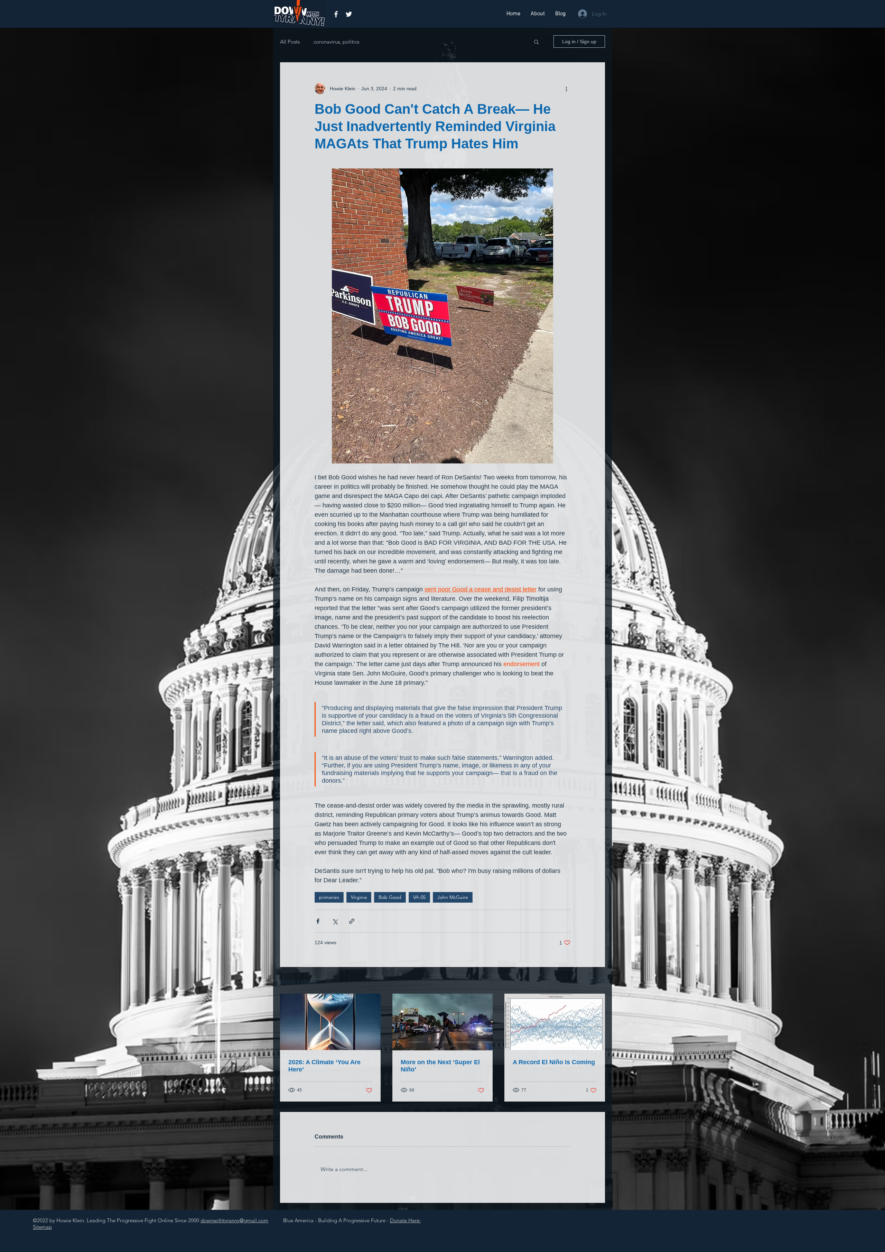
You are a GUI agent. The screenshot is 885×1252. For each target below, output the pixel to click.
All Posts (290, 41)
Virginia (359, 897)
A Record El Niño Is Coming (554, 1062)
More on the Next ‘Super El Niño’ (440, 1066)
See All (597, 981)
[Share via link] (351, 921)
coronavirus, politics (336, 41)
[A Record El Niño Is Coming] (554, 1022)
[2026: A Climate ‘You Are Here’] (330, 1022)
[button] (536, 41)
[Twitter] (349, 14)
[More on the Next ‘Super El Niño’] (442, 1022)
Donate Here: (405, 1220)
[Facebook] (336, 14)
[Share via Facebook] (318, 921)
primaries (329, 897)
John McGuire (452, 897)
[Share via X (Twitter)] (335, 921)
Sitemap (42, 1227)
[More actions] (566, 88)
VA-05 (419, 897)
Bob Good (390, 897)
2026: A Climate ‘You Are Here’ (324, 1066)
